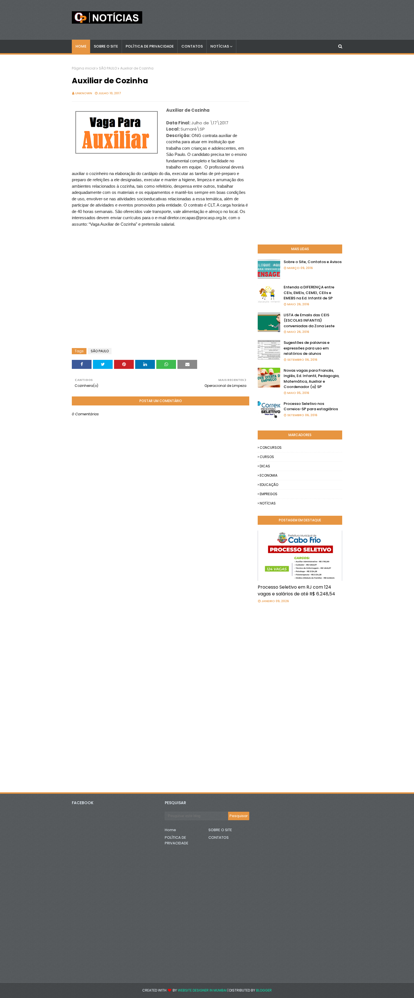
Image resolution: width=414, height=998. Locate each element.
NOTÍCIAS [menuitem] (219, 46)
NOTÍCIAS (268, 503)
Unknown (83, 93)
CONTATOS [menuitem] (192, 46)
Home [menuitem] (80, 46)
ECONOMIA (268, 475)
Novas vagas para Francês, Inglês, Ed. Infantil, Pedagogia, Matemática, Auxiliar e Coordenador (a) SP (311, 379)
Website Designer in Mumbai (202, 990)
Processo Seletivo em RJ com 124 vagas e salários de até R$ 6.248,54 (296, 590)
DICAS (265, 466)
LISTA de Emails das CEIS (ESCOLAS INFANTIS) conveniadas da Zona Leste (309, 320)
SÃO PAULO (108, 68)
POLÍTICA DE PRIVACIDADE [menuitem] (150, 46)
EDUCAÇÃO (269, 484)
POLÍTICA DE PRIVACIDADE (176, 840)
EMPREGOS (268, 494)
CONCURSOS (271, 447)
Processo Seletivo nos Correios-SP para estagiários (311, 406)
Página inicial (83, 68)
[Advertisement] (117, 248)
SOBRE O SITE (220, 830)
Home (170, 830)
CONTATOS (218, 837)
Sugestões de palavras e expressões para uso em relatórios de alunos (307, 348)
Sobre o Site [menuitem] (106, 46)
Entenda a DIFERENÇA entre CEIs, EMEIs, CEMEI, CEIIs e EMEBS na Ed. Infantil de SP (309, 292)
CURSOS (267, 456)
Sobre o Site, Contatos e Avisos (313, 261)
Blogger (264, 990)
